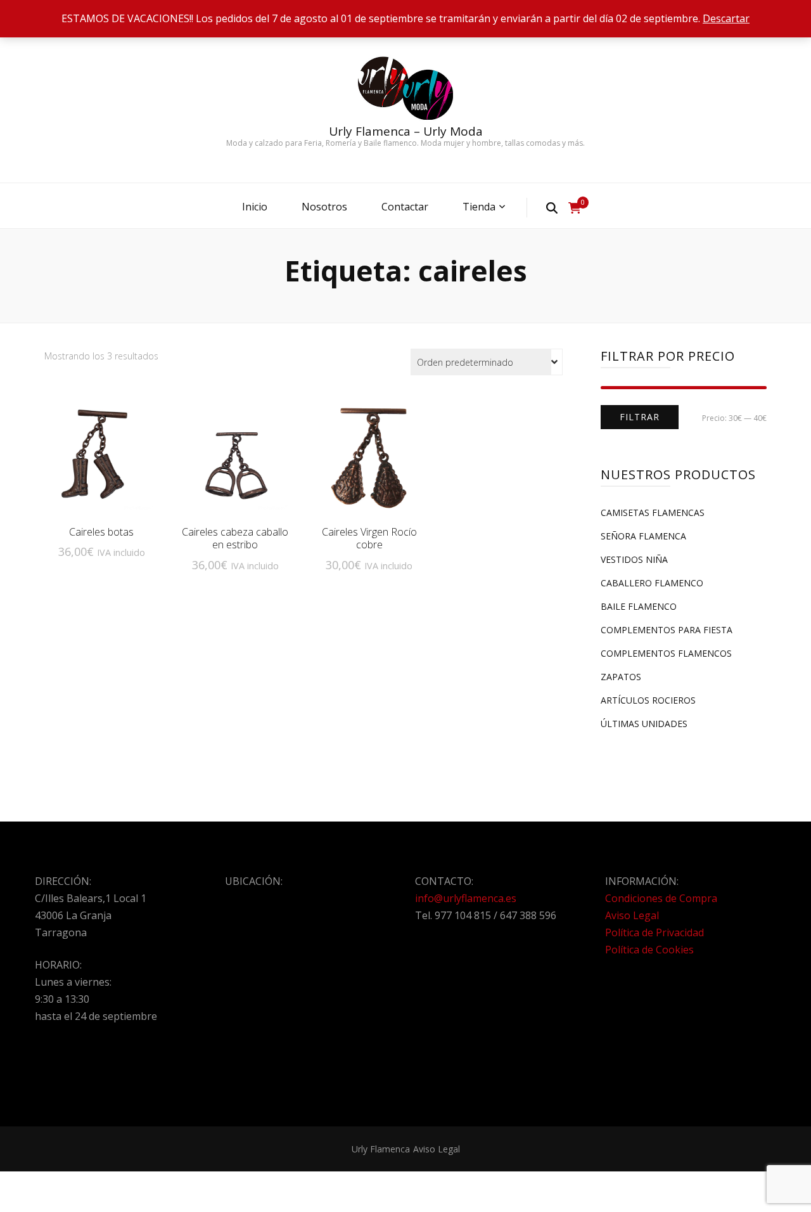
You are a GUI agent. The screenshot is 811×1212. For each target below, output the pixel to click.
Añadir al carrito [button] (101, 456)
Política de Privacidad (654, 932)
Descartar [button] (726, 18)
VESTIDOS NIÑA (634, 559)
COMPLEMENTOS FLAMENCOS (666, 653)
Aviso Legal (632, 915)
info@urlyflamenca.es (465, 898)
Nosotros (324, 207)
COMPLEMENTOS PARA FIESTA (666, 630)
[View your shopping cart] (574, 208)
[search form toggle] (552, 207)
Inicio (254, 207)
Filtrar (640, 417)
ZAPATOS (621, 677)
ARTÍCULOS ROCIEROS (648, 700)
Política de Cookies (649, 950)
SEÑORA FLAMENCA (643, 536)
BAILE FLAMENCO (639, 606)
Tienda (479, 207)
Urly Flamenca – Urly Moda (406, 131)
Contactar (404, 207)
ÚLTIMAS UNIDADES (644, 724)
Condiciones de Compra (661, 898)
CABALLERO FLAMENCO (652, 583)
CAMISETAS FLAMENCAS (653, 512)
